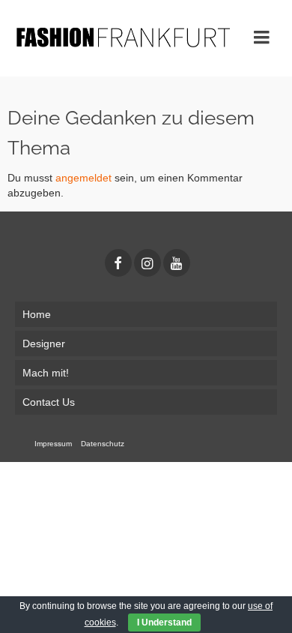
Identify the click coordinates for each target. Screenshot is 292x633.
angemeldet (83, 178)
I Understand (164, 622)
